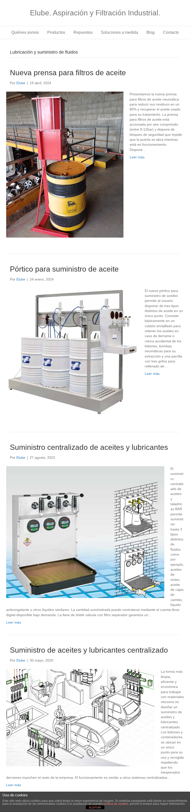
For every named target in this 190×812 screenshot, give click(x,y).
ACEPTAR (95, 807)
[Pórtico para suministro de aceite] (72, 351)
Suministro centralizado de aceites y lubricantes (89, 447)
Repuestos (83, 32)
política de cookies (115, 804)
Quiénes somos (25, 32)
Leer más (137, 157)
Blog (150, 32)
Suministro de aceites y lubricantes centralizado (89, 650)
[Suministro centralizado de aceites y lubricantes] (85, 532)
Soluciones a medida (119, 32)
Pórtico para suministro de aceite (64, 269)
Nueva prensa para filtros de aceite (68, 73)
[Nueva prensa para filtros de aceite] (64, 164)
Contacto (171, 32)
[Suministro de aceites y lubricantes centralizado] (80, 717)
